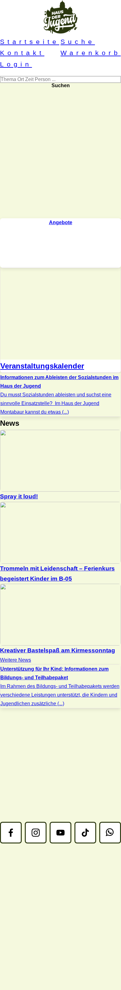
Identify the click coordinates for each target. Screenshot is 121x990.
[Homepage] (60, 18)
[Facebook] (11, 832)
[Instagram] (36, 832)
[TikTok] (85, 832)
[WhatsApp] (110, 832)
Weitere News (15, 660)
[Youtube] (60, 832)
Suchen (61, 85)
